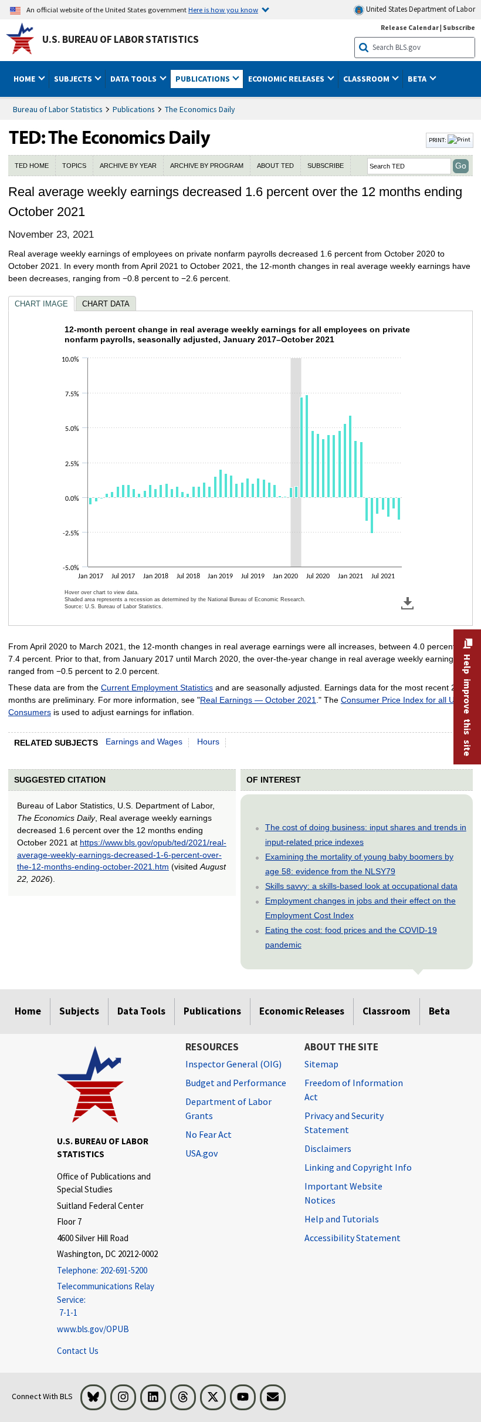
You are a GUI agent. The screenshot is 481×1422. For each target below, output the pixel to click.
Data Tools (141, 1011)
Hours (208, 741)
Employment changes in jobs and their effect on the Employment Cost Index (360, 908)
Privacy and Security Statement (344, 1122)
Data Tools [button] (134, 78)
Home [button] (25, 78)
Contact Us (78, 1350)
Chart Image (41, 303)
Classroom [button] (367, 78)
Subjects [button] (74, 78)
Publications (134, 109)
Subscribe (459, 27)
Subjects (79, 1011)
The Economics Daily (200, 109)
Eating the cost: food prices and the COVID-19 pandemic (351, 937)
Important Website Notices (343, 1193)
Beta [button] (418, 78)
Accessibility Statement (352, 1238)
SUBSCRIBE (325, 165)
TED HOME (32, 165)
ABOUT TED (275, 165)
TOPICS (74, 165)
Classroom (387, 1011)
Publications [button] (203, 78)
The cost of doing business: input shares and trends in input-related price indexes (365, 835)
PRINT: (438, 140)
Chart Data (106, 303)
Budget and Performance (235, 1083)
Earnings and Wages (144, 741)
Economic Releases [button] (287, 78)
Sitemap (321, 1064)
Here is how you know (223, 9)
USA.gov (201, 1153)
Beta (439, 1011)
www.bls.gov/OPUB (93, 1329)
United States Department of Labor (419, 9)
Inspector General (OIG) (233, 1064)
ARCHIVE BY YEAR (128, 165)
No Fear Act (208, 1134)
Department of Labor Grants (228, 1108)
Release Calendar (410, 27)
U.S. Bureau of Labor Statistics (120, 39)
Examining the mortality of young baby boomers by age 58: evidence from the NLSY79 (359, 864)
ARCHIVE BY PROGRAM (206, 165)
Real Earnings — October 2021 (258, 700)
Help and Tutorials (341, 1219)
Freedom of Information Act (353, 1090)
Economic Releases (301, 1011)
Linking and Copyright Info (358, 1167)
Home (28, 1011)
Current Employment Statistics (157, 687)
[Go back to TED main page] (216, 140)
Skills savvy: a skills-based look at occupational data (361, 886)
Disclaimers (327, 1148)
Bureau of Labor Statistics (58, 109)
